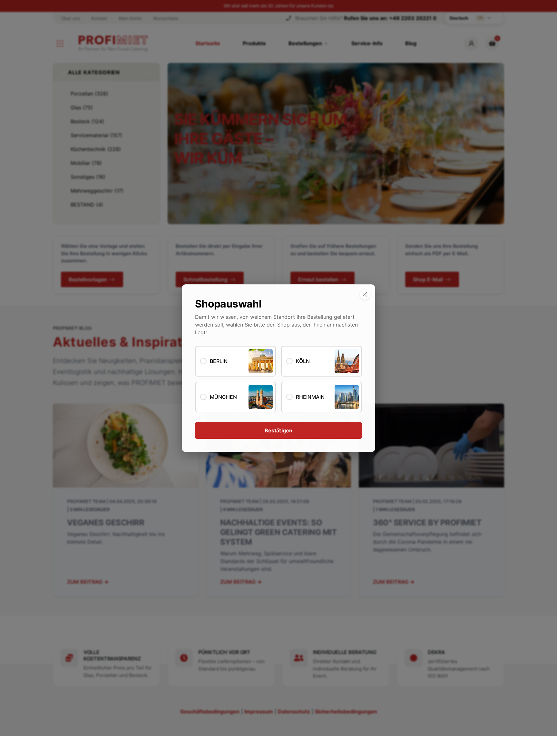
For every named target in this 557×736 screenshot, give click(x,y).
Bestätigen (279, 430)
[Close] (365, 294)
